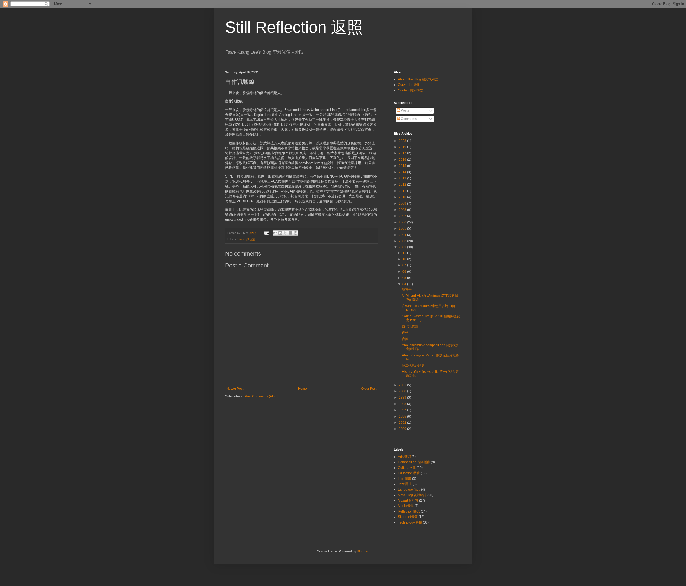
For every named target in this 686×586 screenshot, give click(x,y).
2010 (403, 197)
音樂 (405, 339)
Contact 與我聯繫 (410, 90)
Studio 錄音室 (246, 239)
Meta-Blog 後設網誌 (412, 495)
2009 (403, 203)
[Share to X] (285, 233)
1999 (403, 397)
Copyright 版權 (408, 85)
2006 (403, 222)
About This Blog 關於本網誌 (418, 79)
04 (404, 284)
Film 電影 (404, 478)
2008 (403, 210)
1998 (403, 404)
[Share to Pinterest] (295, 233)
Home (302, 388)
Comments (408, 119)
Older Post (368, 388)
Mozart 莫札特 (408, 500)
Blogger (362, 551)
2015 (403, 166)
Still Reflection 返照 (294, 27)
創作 (405, 332)
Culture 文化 (407, 468)
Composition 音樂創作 (414, 462)
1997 (403, 410)
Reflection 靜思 (409, 511)
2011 (403, 191)
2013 (403, 178)
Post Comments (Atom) (261, 396)
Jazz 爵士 (405, 484)
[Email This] (275, 233)
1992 (403, 423)
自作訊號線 (410, 326)
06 (404, 272)
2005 (403, 228)
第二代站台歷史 (413, 365)
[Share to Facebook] (290, 233)
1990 (403, 429)
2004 (403, 235)
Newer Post (234, 388)
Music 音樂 (406, 506)
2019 (403, 147)
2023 (403, 141)
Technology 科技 (410, 522)
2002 (403, 247)
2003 (403, 241)
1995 (403, 416)
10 (404, 259)
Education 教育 (409, 473)
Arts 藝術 (404, 457)
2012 (403, 184)
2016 (403, 159)
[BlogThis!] (280, 233)
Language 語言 (409, 489)
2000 (403, 391)
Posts (404, 110)
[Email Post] (266, 232)
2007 (403, 216)
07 (404, 265)
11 (404, 253)
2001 (403, 385)
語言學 (407, 290)
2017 (403, 153)
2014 (403, 172)
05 (404, 278)
